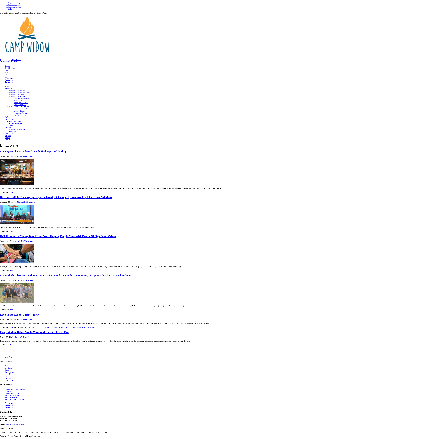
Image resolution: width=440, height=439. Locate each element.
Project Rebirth (40, 327)
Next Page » (9, 357)
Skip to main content (12, 5)
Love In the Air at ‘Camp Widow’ (20, 314)
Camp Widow (11, 60)
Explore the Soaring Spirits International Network (18, 13)
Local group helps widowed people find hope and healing (33, 151)
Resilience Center (11, 391)
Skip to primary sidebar (13, 7)
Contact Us (9, 380)
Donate (7, 72)
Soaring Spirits (52, 327)
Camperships (9, 372)
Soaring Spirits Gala (12, 393)
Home (7, 366)
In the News (9, 374)
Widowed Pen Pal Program (14, 399)
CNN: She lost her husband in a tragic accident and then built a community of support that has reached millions (65, 275)
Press (11, 192)
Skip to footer (9, 9)
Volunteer (8, 378)
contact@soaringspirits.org (15, 424)
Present (7, 70)
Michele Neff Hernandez (86, 327)
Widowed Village (11, 397)
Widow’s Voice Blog (12, 395)
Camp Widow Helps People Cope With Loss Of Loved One (34, 332)
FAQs (7, 370)
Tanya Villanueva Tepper (67, 327)
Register (8, 66)
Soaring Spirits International (15, 389)
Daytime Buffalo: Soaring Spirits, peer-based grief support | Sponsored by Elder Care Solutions (56, 197)
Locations (8, 368)
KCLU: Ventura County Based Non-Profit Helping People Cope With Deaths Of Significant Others (58, 236)
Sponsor (8, 74)
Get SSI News (10, 68)
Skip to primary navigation (14, 3)
